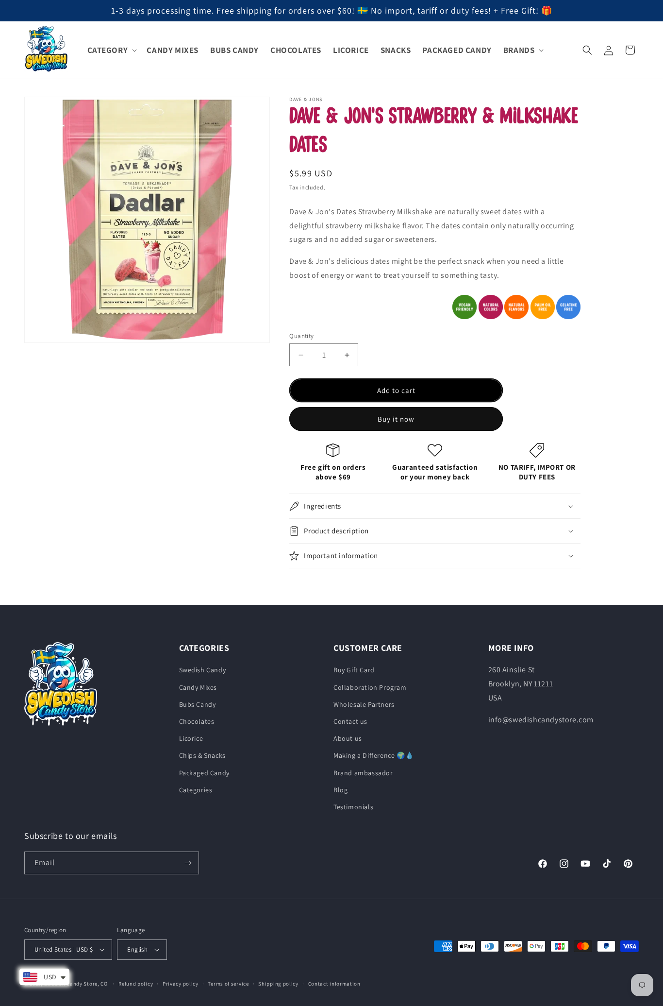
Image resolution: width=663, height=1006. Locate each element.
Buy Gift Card (354, 669)
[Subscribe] (188, 863)
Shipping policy (278, 983)
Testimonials (353, 806)
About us (347, 738)
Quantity (301, 336)
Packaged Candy (204, 772)
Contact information (334, 983)
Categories (196, 789)
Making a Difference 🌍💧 (373, 755)
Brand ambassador (363, 772)
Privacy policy (181, 983)
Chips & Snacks (202, 755)
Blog (340, 789)
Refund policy (135, 983)
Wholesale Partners (364, 704)
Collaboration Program (370, 687)
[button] (111, 50)
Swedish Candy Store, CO (76, 983)
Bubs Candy (197, 704)
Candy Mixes (198, 687)
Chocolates (197, 721)
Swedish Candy (202, 669)
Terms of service (228, 983)
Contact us (350, 721)
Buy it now (396, 419)
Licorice (191, 738)
